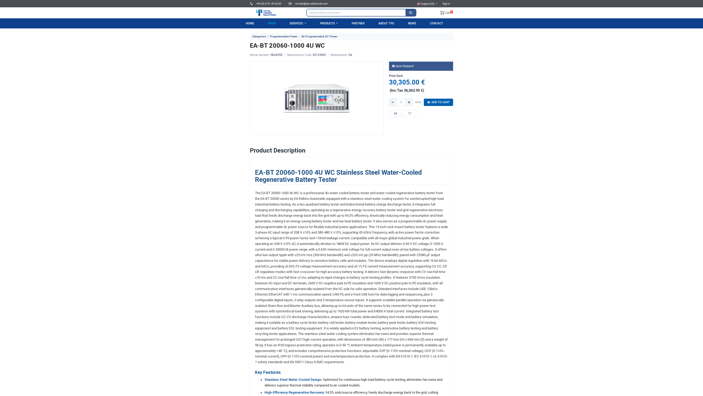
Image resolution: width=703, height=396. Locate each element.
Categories (259, 36)
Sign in (446, 3)
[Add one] (409, 102)
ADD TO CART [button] (440, 102)
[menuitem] (250, 23)
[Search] (411, 12)
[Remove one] (393, 102)
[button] (395, 113)
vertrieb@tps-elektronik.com (311, 3)
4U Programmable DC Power (319, 36)
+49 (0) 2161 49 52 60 (268, 3)
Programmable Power (284, 36)
